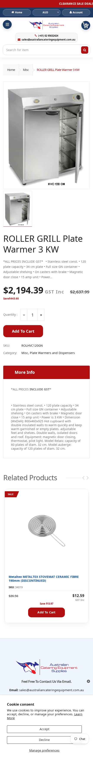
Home (11, 70)
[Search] (84, 50)
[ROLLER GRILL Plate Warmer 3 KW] (46, 135)
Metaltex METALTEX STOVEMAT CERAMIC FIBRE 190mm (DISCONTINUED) (44, 579)
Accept (44, 729)
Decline (44, 740)
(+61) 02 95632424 (48, 35)
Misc (26, 70)
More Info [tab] (25, 372)
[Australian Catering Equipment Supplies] (46, 24)
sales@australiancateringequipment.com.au (48, 39)
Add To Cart (23, 331)
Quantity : (10, 315)
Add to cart (46, 612)
